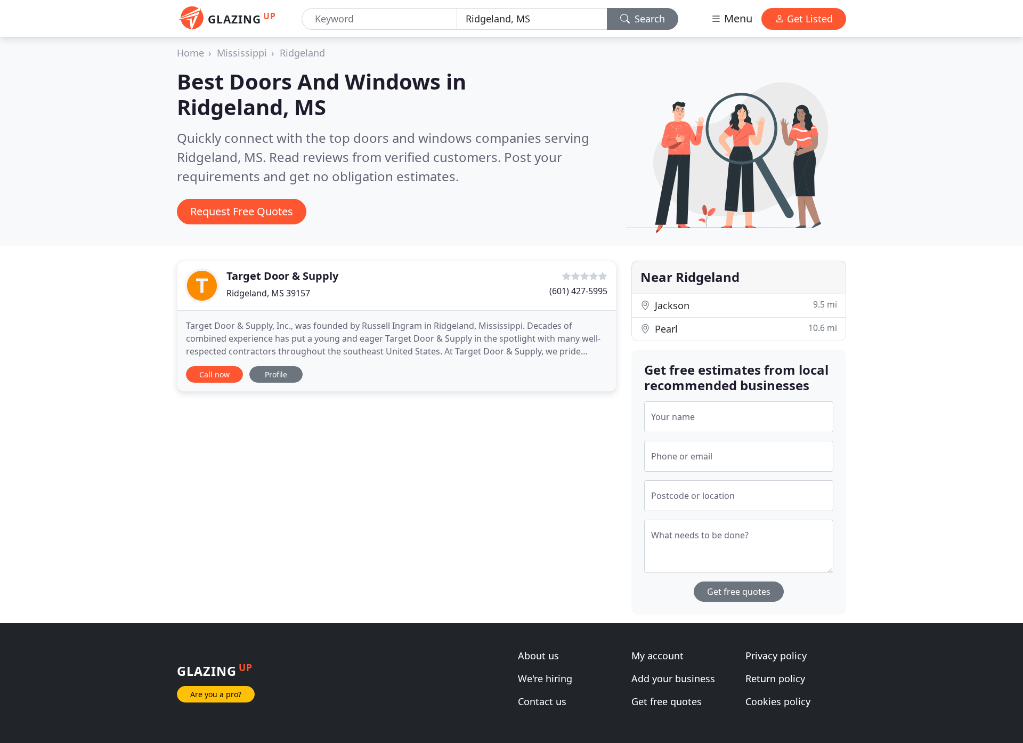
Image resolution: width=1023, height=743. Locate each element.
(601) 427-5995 (578, 291)
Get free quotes (738, 591)
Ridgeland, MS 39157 (268, 293)
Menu (736, 18)
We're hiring (545, 678)
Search (648, 18)
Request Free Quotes (241, 211)
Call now (214, 374)
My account (657, 655)
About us (538, 655)
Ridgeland (302, 52)
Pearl (744, 328)
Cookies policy (777, 701)
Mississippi (242, 52)
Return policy (775, 678)
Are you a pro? (215, 694)
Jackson (744, 305)
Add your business (673, 678)
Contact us (542, 701)
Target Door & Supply (282, 276)
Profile (276, 374)
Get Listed (808, 18)
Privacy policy (776, 655)
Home (190, 52)
